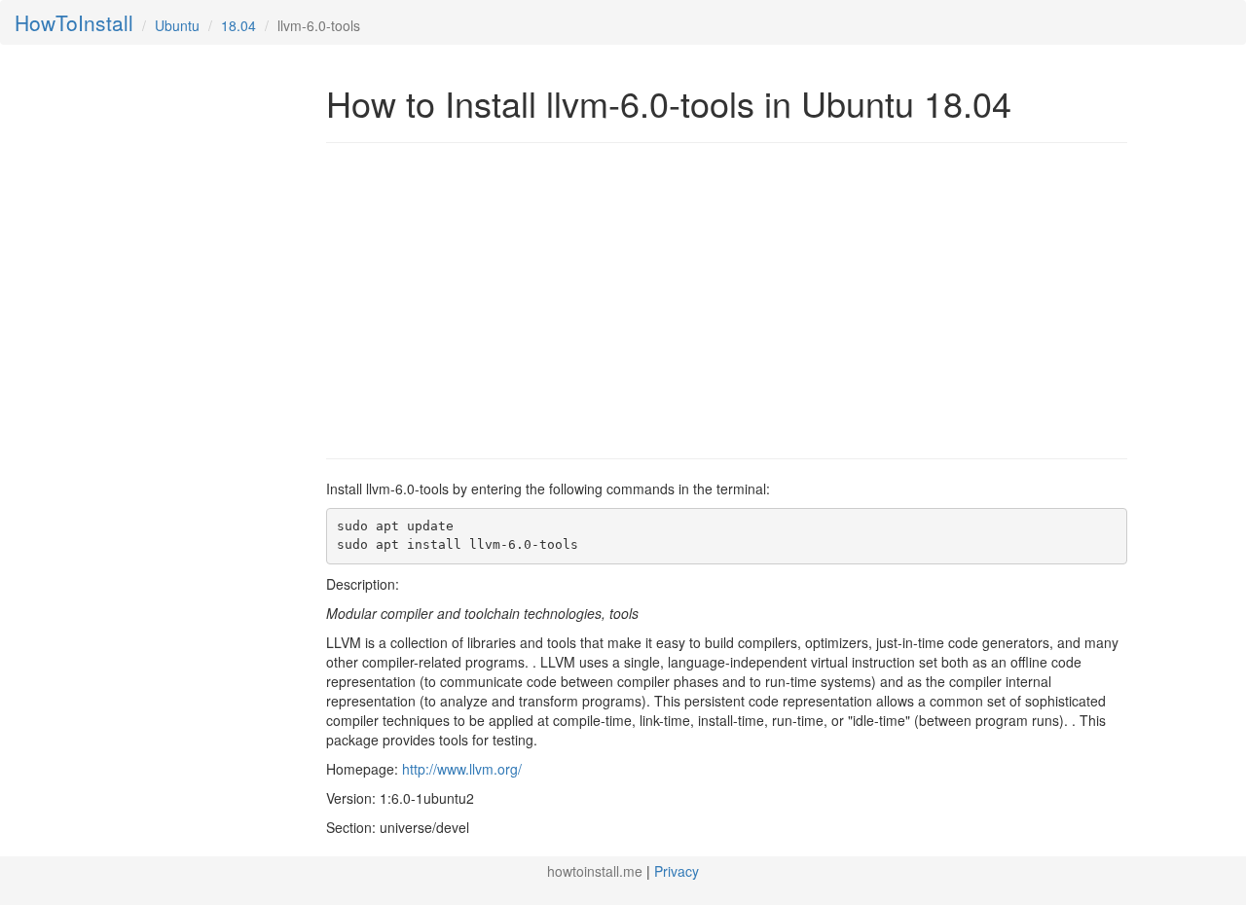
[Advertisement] (489, 299)
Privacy (676, 871)
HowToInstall (74, 22)
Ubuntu (177, 25)
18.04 (238, 25)
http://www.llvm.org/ (462, 768)
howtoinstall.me (594, 871)
